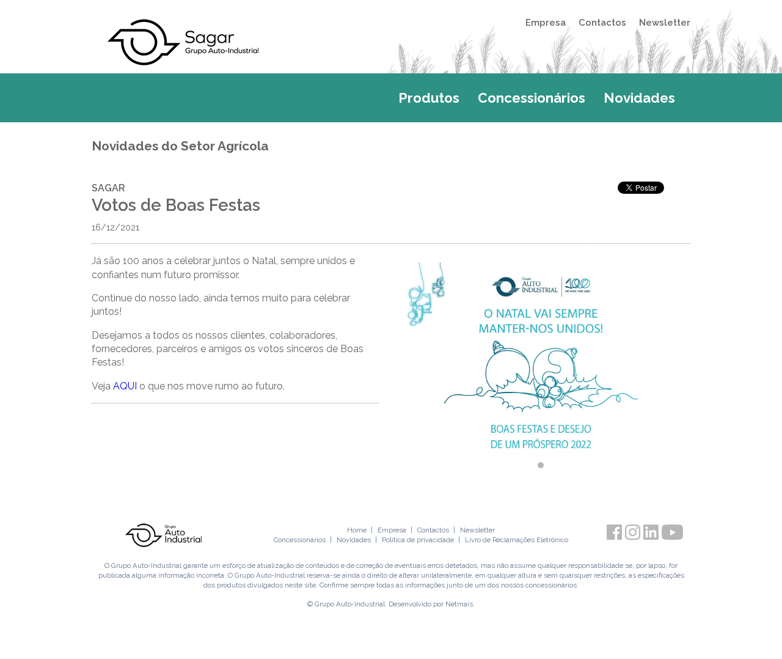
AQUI (125, 386)
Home (357, 530)
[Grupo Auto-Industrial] (163, 535)
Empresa (545, 22)
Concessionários (531, 98)
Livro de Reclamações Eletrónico (516, 540)
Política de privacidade (418, 540)
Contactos (602, 22)
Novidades (639, 98)
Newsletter (664, 22)
